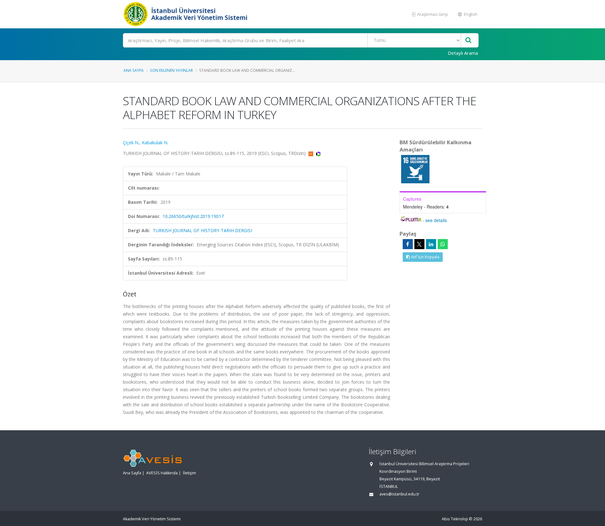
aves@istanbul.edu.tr (399, 494)
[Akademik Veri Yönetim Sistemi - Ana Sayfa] (136, 14)
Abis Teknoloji (455, 519)
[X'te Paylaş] (419, 244)
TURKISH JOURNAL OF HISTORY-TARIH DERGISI (202, 230)
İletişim (189, 473)
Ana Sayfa (134, 70)
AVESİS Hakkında (162, 473)
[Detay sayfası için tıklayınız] (415, 169)
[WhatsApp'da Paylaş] (443, 244)
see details (436, 220)
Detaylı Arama (463, 53)
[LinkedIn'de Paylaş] (431, 244)
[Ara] (468, 40)
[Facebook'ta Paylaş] (408, 244)
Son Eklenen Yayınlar (171, 70)
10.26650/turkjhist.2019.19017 (193, 216)
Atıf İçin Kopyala (424, 257)
